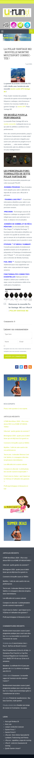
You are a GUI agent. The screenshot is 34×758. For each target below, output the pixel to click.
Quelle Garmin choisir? (12, 748)
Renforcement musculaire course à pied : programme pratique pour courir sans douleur (17, 633)
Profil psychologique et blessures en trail (16, 617)
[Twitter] (21, 367)
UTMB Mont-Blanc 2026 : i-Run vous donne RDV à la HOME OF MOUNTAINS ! (16, 424)
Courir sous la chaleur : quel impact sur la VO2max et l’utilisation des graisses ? (17, 478)
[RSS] (30, 367)
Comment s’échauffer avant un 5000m (17, 443)
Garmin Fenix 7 (10, 729)
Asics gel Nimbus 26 (12, 721)
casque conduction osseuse (14, 727)
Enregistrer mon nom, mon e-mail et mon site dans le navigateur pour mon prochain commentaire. (17, 350)
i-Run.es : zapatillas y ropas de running (18, 740)
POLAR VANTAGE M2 (19, 311)
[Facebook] (17, 367)
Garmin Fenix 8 (10, 732)
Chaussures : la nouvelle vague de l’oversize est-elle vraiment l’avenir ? (15, 678)
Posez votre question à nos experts (15, 408)
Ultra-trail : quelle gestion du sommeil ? (17, 431)
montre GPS (21, 106)
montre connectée (10, 124)
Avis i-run (8, 724)
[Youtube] (25, 367)
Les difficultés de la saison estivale (15, 464)
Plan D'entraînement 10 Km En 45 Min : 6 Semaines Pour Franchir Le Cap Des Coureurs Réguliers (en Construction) (16, 653)
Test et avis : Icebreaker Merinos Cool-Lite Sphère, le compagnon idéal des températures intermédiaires (16, 457)
